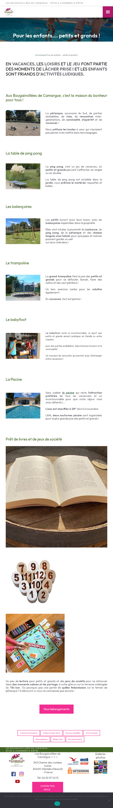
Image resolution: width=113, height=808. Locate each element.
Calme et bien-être (51, 733)
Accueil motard (75, 739)
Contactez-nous (47, 787)
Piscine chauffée (73, 733)
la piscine (68, 392)
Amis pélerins (42, 739)
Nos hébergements (56, 709)
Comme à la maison (28, 733)
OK (57, 803)
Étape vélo (58, 739)
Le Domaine (40, 55)
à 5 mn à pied (92, 733)
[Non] (109, 800)
